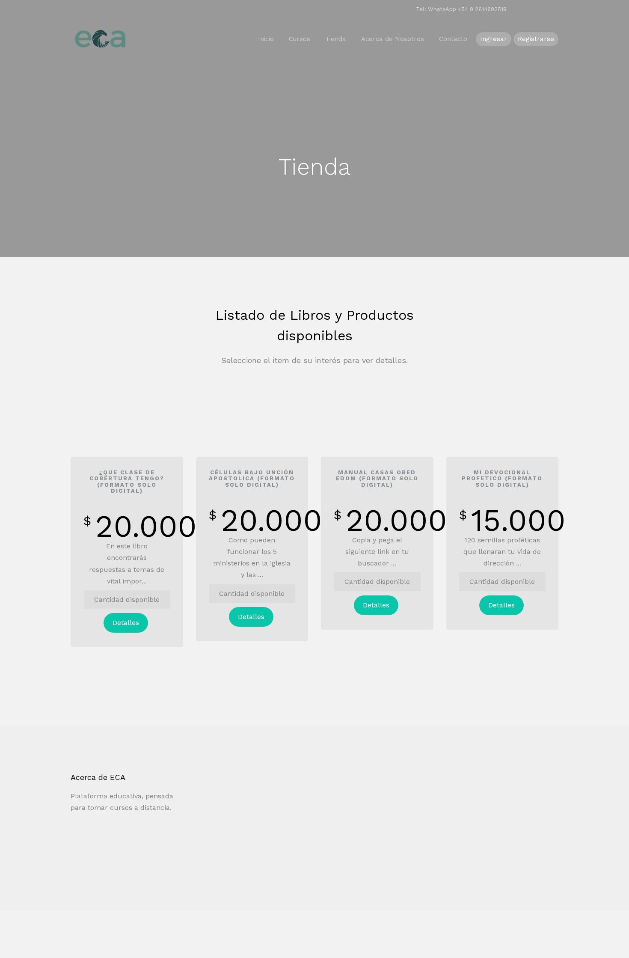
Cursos (299, 39)
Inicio (266, 39)
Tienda (335, 39)
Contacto (453, 39)
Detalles (126, 623)
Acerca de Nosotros (392, 39)
